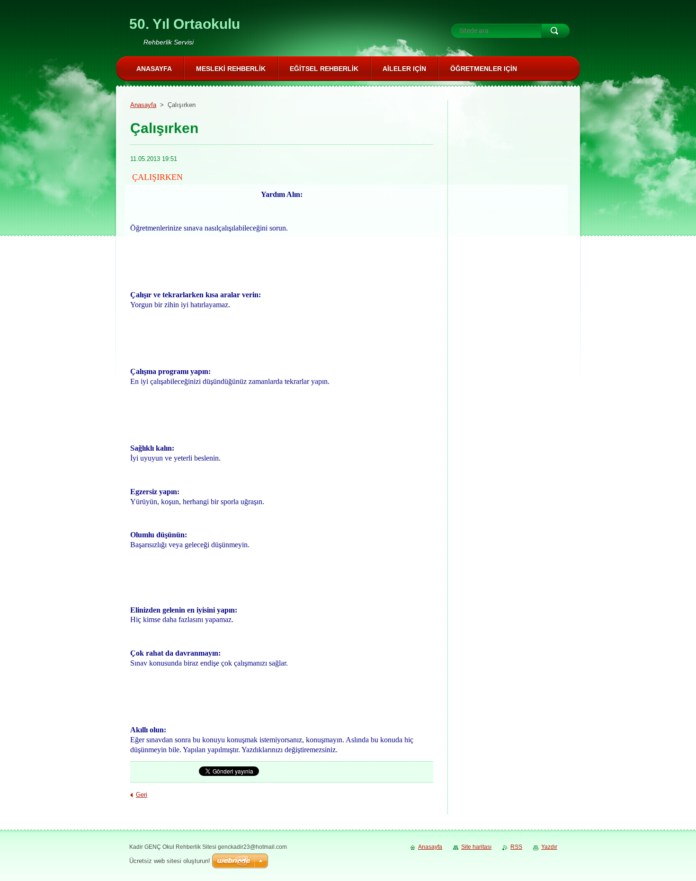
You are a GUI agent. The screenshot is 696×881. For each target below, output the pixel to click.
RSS (516, 847)
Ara (555, 31)
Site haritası (476, 847)
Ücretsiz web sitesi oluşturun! (169, 860)
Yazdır (549, 847)
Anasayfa (143, 104)
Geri (141, 794)
